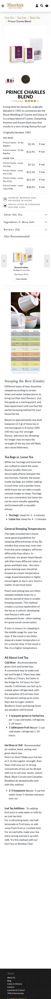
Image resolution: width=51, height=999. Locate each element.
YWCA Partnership (15, 993)
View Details (21, 279)
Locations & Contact (16, 990)
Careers (10, 987)
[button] (4, 261)
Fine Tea (9, 17)
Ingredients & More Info (19, 222)
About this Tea (13, 214)
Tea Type (22, 17)
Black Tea (35, 17)
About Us (11, 977)
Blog (9, 980)
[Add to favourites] (21, 264)
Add (43, 144)
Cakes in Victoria (14, 984)
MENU (3, 6)
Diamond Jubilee (21, 267)
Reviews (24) (12, 229)
